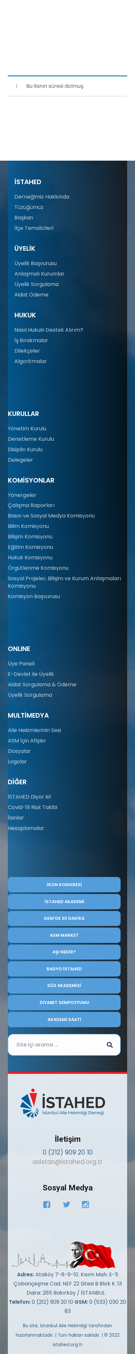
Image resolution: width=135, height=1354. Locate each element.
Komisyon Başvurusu (34, 596)
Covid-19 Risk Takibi (32, 807)
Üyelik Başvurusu (35, 263)
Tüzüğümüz (29, 207)
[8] (62, 1255)
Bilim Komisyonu (28, 526)
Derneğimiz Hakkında (41, 196)
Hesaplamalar (26, 828)
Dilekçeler (27, 351)
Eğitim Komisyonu (30, 547)
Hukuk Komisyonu (30, 557)
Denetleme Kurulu (31, 439)
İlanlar (16, 817)
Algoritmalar (30, 361)
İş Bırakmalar (31, 340)
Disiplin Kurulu (25, 449)
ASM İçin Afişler (27, 740)
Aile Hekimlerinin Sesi (34, 730)
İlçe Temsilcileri (33, 228)
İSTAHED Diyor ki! (29, 797)
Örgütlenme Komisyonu (38, 568)
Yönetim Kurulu (27, 428)
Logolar (17, 761)
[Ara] (110, 1045)
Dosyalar (19, 751)
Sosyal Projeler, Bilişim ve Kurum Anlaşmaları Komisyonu (64, 582)
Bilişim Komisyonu (30, 536)
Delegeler (20, 460)
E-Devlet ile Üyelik (31, 674)
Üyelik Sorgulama (36, 284)
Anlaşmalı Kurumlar (39, 274)
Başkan (23, 217)
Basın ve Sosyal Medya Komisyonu (51, 515)
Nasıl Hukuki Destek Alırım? (48, 330)
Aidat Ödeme (31, 294)
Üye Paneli (21, 663)
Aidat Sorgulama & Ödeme (42, 684)
